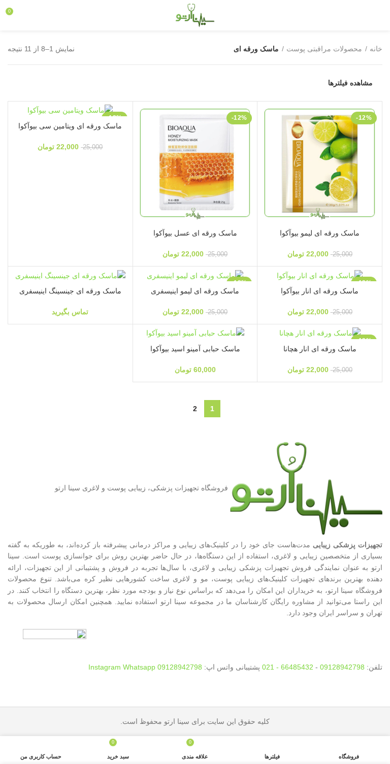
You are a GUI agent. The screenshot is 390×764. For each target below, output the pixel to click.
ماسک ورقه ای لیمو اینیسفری (195, 291)
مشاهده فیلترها (350, 82)
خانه (376, 49)
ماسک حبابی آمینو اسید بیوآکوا (195, 349)
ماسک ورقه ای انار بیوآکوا (320, 291)
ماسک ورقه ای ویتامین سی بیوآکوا (70, 126)
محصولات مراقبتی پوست (324, 49)
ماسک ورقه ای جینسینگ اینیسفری (70, 291)
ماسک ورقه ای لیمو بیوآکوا (320, 233)
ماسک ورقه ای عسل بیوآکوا (195, 233)
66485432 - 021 (287, 667)
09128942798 (342, 667)
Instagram (105, 667)
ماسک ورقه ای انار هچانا (319, 349)
